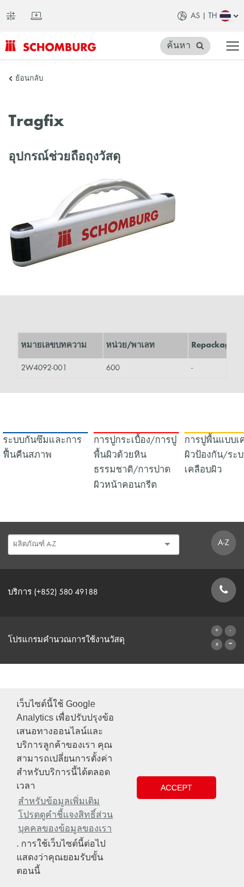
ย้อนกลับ (29, 79)
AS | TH (204, 16)
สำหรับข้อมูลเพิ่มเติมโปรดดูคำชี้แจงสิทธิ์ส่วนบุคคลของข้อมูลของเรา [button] (65, 814)
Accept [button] (176, 787)
